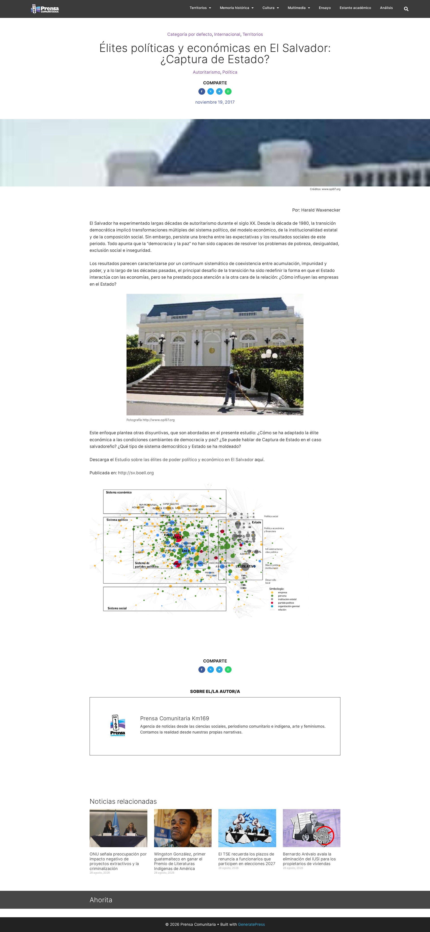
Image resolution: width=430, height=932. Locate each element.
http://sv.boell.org (135, 472)
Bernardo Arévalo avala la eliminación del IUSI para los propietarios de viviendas (309, 859)
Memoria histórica (234, 8)
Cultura (268, 8)
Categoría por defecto (189, 34)
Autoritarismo (206, 72)
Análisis (386, 8)
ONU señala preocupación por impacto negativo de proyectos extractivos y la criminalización (118, 861)
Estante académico (355, 8)
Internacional (227, 34)
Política (229, 72)
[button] (406, 8)
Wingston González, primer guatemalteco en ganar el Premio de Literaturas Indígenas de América (180, 861)
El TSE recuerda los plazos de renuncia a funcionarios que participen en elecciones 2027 (246, 859)
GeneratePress (251, 924)
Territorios (198, 8)
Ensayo (325, 8)
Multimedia (297, 8)
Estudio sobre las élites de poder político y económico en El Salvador (184, 459)
